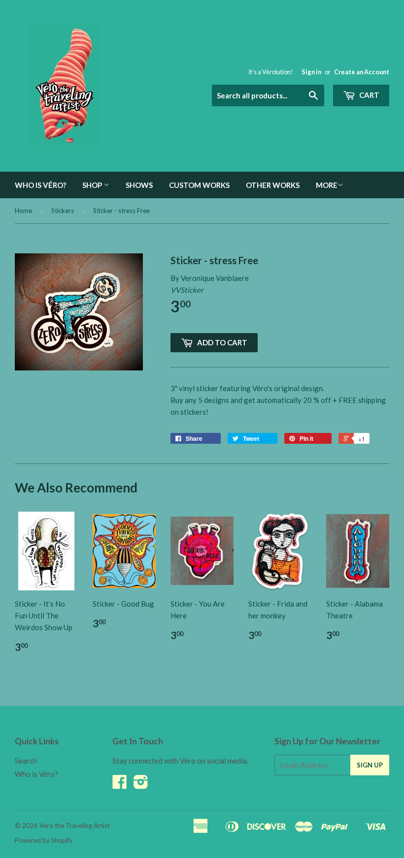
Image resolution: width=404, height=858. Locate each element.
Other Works (273, 185)
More (326, 185)
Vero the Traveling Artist (74, 825)
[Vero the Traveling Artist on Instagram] (141, 784)
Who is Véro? (40, 185)
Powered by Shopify (44, 840)
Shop (92, 185)
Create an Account (361, 72)
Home (23, 210)
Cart (368, 95)
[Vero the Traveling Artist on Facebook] (119, 784)
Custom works (199, 185)
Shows (139, 185)
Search (26, 760)
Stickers (62, 210)
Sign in (311, 72)
